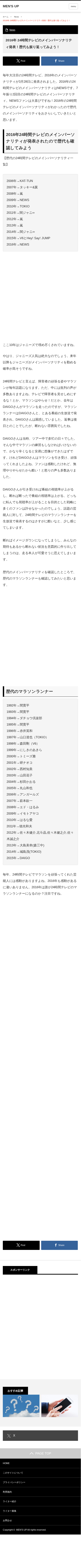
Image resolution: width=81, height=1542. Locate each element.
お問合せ (7, 1520)
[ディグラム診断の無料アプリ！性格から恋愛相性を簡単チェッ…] (21, 1406)
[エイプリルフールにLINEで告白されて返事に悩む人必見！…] (59, 1406)
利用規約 (7, 1492)
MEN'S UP (21, 1530)
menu (73, 6)
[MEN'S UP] (11, 6)
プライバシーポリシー (14, 1482)
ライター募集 (9, 1511)
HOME (6, 1463)
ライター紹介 (9, 1501)
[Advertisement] (40, 298)
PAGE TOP (43, 1453)
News (16, 17)
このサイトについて (13, 1473)
